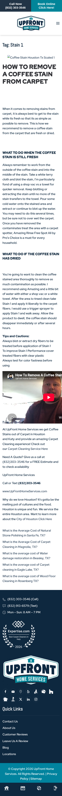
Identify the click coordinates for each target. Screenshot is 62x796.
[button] (58, 23)
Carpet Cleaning (36, 97)
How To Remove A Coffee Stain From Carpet (29, 74)
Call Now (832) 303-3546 (15, 5)
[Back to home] (31, 23)
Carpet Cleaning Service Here (28, 449)
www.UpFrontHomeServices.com (24, 491)
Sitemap (36, 779)
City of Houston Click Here (34, 519)
